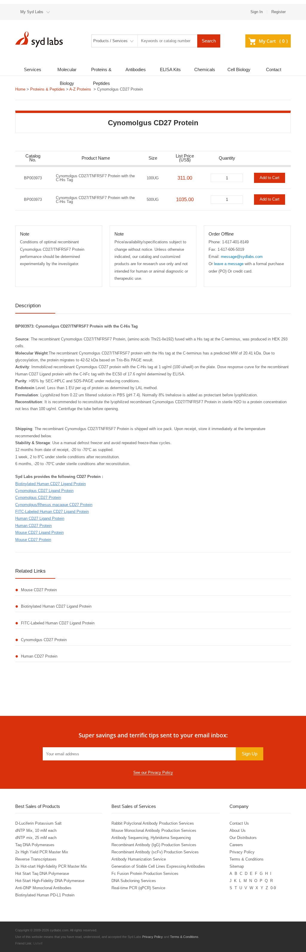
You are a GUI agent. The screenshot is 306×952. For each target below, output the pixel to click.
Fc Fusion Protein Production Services (144, 873)
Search (209, 41)
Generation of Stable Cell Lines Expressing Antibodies (158, 866)
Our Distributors (243, 837)
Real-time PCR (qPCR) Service (138, 888)
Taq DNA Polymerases (34, 845)
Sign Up (249, 753)
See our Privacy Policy (153, 772)
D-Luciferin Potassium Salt (38, 823)
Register (278, 12)
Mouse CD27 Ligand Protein (39, 532)
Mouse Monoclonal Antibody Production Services (153, 830)
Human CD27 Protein (33, 525)
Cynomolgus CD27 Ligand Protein (44, 490)
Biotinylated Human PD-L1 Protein (44, 895)
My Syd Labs (31, 12)
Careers (236, 845)
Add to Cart (269, 177)
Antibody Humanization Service (138, 859)
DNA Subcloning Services (133, 880)
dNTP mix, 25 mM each (35, 837)
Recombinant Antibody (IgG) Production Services (153, 845)
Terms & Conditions (247, 859)
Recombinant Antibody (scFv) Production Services (155, 852)
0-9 (273, 888)
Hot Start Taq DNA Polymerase (42, 873)
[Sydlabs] (40, 39)
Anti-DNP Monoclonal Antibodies (43, 888)
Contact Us (239, 823)
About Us (238, 830)
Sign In (256, 12)
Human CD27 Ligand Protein (39, 518)
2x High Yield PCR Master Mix (41, 852)
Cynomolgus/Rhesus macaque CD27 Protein (53, 504)
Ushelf (37, 943)
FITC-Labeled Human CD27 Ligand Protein (52, 511)
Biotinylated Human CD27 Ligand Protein (50, 484)
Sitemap (237, 866)
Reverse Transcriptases (35, 859)
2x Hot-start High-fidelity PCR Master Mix (51, 866)
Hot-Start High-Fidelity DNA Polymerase (49, 880)
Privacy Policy (242, 852)
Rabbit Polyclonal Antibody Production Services (152, 823)
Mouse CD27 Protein (33, 539)
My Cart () (273, 41)
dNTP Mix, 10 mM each (35, 830)
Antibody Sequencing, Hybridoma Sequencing (151, 837)
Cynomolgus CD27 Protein (38, 497)
